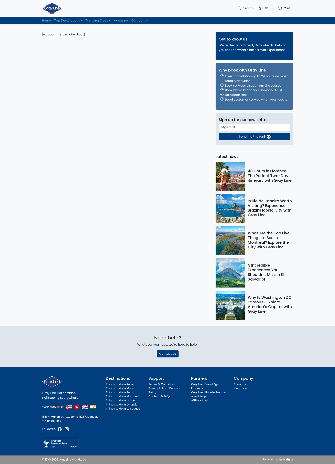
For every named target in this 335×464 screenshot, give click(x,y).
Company (138, 20)
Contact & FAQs (159, 396)
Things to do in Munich (121, 388)
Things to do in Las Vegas (123, 409)
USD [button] (265, 8)
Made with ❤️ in (52, 407)
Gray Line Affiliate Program (209, 392)
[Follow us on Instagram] (67, 429)
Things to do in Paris (119, 392)
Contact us (167, 353)
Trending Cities (96, 20)
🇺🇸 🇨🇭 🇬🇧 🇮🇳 (81, 407)
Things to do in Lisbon (120, 400)
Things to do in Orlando (121, 404)
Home (46, 20)
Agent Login (199, 396)
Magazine (120, 20)
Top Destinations (67, 20)
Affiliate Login (200, 400)
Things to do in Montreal (122, 396)
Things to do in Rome (120, 384)
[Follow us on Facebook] (60, 429)
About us (240, 384)
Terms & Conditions (162, 384)
